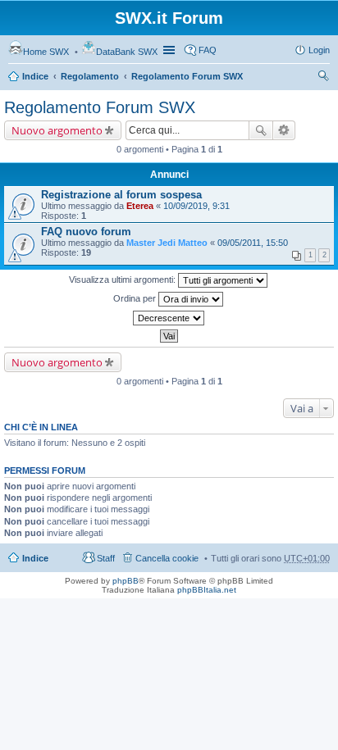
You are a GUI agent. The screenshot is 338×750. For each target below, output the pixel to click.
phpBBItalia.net (206, 589)
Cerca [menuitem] (323, 77)
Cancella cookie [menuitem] (167, 558)
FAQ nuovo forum (86, 231)
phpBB (125, 580)
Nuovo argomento (57, 130)
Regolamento (90, 76)
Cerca (261, 130)
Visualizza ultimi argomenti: (123, 279)
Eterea (139, 206)
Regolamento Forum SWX (187, 76)
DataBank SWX (127, 52)
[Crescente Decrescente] (169, 318)
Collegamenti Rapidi (170, 50)
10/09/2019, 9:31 (196, 206)
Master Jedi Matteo (167, 243)
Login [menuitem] (319, 50)
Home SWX (46, 52)
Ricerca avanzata (284, 130)
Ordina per (135, 298)
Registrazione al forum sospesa (121, 195)
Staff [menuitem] (106, 558)
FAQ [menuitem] (208, 50)
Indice (35, 76)
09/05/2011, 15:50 (252, 243)
